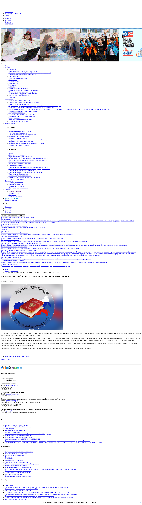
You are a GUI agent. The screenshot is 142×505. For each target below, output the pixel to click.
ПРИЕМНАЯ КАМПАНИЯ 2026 (20, 100)
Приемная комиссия (15, 196)
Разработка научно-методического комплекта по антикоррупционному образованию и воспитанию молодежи (41, 494)
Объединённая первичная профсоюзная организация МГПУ (28, 158)
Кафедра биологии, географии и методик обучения (24, 234)
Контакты (12, 97)
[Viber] (13, 368)
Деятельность (9, 181)
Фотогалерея (9, 485)
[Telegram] (21, 368)
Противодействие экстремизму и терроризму (23, 90)
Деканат (4, 234)
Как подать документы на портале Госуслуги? (24, 102)
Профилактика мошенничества (19, 95)
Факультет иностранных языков (19, 136)
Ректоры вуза (13, 85)
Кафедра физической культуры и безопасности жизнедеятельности (29, 259)
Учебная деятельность (16, 183)
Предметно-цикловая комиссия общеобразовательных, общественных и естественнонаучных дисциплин (41, 252)
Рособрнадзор (9, 428)
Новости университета (26, 217)
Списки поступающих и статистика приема (23, 111)
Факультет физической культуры (19, 145)
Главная (7, 66)
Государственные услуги (13, 432)
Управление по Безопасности (18, 174)
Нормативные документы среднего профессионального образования (31, 107)
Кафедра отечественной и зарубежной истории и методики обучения (30, 241)
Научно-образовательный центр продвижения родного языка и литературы (29, 496)
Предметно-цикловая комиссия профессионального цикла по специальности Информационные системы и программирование (51, 254)
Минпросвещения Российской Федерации (18, 435)
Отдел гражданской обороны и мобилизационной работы (28, 160)
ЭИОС (7, 15)
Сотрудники (13, 80)
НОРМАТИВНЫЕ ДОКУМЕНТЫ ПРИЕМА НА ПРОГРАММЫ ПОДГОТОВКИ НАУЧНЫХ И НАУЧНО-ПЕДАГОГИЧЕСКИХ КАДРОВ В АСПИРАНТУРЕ (61, 109)
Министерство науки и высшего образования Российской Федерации (28, 434)
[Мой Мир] (7, 368)
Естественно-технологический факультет (22, 135)
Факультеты (12, 195)
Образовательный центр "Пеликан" (20, 157)
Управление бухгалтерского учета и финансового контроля (28, 167)
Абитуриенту (9, 20)
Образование (9, 459)
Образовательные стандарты (14, 460)
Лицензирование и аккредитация (16, 453)
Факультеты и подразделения (14, 455)
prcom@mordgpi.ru (12, 385)
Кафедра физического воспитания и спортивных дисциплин (71, 259)
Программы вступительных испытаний (22, 116)
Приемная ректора (15, 191)
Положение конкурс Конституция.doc (17, 356)
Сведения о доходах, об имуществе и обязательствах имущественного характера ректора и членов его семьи (40, 469)
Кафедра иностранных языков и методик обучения (23, 238)
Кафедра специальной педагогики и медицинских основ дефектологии (55, 248)
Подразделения (10, 123)
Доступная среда (14, 76)
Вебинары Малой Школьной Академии (18, 490)
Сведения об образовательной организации (23, 71)
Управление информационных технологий (23, 170)
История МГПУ (14, 81)
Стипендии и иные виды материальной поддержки (22, 464)
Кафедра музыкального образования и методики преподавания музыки (30, 245)
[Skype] (18, 368)
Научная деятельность (16, 184)
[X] (10, 368)
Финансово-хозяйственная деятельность (18, 471)
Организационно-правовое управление (14, 226)
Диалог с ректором (11, 198)
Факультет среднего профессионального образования (26, 143)
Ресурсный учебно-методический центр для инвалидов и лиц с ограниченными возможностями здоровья (39, 497)
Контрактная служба (25, 222)
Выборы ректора (14, 83)
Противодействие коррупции (18, 88)
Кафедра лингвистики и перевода (51, 238)
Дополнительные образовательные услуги (22, 74)
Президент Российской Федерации (16, 425)
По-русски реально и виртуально (15, 499)
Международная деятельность (18, 188)
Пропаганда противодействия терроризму (22, 92)
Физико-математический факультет (20, 131)
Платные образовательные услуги (16, 465)
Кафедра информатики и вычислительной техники (24, 262)
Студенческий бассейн (16, 165)
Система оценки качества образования (17, 472)
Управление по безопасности (77, 221)
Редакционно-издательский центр (20, 163)
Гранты (16, 217)
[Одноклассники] (4, 368)
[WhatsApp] (15, 368)
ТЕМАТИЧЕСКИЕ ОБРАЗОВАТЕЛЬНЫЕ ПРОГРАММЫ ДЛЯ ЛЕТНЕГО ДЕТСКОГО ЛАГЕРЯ (37, 492)
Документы (12, 69)
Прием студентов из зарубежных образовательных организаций (30, 73)
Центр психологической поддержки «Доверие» (24, 177)
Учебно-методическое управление (20, 176)
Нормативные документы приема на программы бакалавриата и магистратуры (35, 106)
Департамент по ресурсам (17, 155)
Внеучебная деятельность (17, 186)
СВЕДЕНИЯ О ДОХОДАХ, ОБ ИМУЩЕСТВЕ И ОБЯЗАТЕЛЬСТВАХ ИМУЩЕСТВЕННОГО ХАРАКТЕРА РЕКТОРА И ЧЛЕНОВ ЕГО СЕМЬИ (53, 442)
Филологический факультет (18, 133)
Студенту (8, 22)
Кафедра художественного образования (114, 245)
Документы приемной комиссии (19, 104)
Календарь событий (7, 217)
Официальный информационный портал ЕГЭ (20, 437)
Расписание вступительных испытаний (22, 114)
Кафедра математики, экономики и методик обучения (59, 262)
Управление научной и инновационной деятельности (26, 172)
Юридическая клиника (16, 179)
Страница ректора (11, 200)
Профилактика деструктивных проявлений (23, 94)
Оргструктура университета (18, 78)
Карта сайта (9, 12)
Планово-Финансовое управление (20, 221)
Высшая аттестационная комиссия (16, 430)
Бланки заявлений (14, 118)
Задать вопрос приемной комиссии (20, 120)
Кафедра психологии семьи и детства (19, 248)
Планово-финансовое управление (20, 162)
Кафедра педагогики (61, 245)
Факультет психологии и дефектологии (21, 141)
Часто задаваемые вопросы (13, 474)
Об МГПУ (8, 67)
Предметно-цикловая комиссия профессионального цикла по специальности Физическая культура (67, 255)
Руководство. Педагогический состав (17, 462)
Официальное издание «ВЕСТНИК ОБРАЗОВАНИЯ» (23, 439)
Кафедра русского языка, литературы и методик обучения (26, 266)
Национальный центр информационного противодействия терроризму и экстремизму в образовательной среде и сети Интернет (47, 441)
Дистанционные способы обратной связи (18, 476)
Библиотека (12, 153)
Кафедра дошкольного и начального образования (84, 245)
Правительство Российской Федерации (18, 427)
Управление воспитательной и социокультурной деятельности (29, 169)
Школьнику (8, 18)
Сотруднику (9, 24)
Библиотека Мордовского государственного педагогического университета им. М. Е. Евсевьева (36, 487)
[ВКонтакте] (2, 368)
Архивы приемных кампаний (18, 121)
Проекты (4, 229)
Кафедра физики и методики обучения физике (92, 262)
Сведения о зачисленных (17, 113)
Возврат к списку (6, 359)
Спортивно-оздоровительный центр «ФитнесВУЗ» (21, 489)
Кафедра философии (80, 241)
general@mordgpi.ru (12, 394)
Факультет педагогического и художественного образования (28, 140)
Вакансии (12, 87)
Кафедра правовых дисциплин (63, 241)
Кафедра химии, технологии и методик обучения (57, 234)
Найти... (22, 215)
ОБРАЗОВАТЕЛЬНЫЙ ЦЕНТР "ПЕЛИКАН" (29, 228)
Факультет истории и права (18, 138)
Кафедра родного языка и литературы (57, 266)
